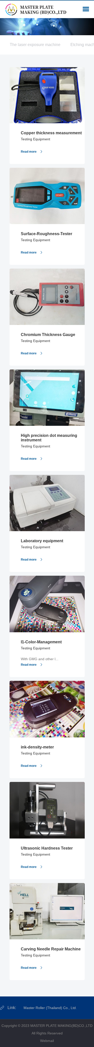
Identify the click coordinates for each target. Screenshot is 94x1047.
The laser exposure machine (35, 45)
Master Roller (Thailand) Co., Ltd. (50, 1008)
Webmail (47, 1041)
